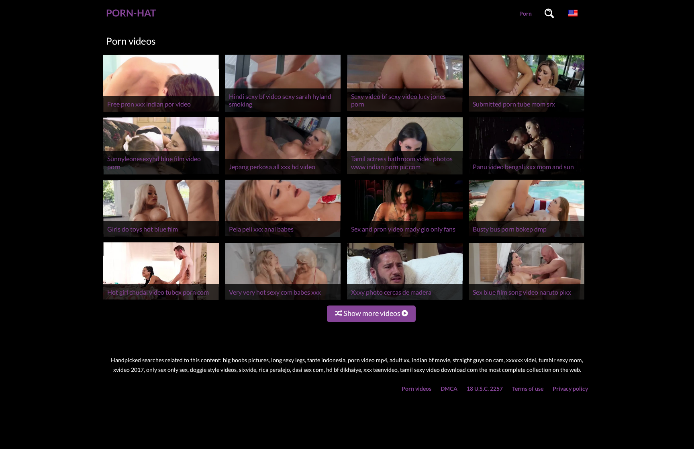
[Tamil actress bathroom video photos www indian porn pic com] (405, 174)
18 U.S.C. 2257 (485, 388)
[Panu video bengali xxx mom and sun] (526, 174)
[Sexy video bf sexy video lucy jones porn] (405, 111)
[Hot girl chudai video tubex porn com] (161, 299)
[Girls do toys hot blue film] (161, 236)
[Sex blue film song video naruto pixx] (526, 299)
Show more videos (372, 313)
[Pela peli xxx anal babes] (283, 236)
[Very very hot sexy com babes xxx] (283, 299)
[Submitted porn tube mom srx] (526, 111)
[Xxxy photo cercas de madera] (405, 299)
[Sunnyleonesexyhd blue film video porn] (161, 174)
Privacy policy (570, 388)
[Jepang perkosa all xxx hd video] (283, 174)
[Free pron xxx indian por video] (161, 111)
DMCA (449, 388)
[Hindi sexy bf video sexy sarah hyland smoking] (283, 111)
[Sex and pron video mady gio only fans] (405, 236)
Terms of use (527, 388)
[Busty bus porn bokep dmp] (526, 236)
